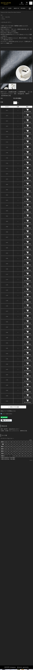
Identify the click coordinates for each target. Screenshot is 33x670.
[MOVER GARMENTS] (6, 4)
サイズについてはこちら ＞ (7, 438)
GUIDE (10, 8)
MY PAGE (21, 4)
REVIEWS (23, 8)
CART (26, 4)
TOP (3, 8)
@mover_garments (23, 667)
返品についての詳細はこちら (8, 411)
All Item (3, 18)
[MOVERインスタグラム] (29, 8)
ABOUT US (16, 8)
